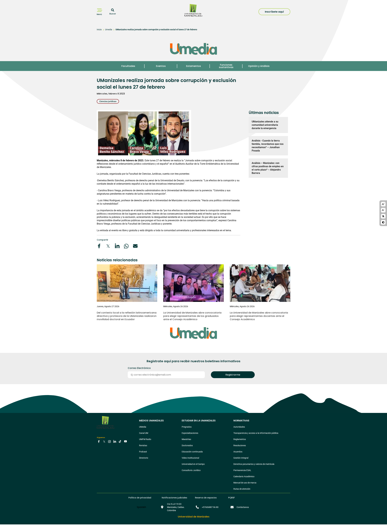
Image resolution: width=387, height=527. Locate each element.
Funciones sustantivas (226, 66)
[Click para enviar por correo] (135, 246)
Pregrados (187, 427)
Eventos (161, 66)
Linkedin (115, 441)
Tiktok (120, 441)
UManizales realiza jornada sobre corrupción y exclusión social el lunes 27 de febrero (156, 29)
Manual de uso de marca (244, 482)
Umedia (108, 29)
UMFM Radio (145, 439)
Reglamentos (239, 439)
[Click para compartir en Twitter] (108, 246)
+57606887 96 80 (210, 507)
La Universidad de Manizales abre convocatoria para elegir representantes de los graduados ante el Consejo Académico (192, 316)
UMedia (142, 427)
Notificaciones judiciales (174, 497)
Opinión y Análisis (259, 66)
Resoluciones (239, 445)
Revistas (143, 445)
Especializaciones (190, 433)
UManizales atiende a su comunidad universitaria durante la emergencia (265, 125)
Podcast (143, 451)
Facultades (128, 66)
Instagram (109, 441)
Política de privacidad (139, 497)
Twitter (104, 441)
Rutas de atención (241, 489)
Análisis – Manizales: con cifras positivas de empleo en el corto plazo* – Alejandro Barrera (268, 168)
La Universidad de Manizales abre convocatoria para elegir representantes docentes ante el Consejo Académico (259, 316)
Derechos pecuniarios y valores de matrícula (253, 464)
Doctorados (187, 445)
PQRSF (231, 497)
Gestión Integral (240, 458)
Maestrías (186, 439)
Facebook (99, 441)
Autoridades (239, 427)
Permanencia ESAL (242, 470)
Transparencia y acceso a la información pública (255, 433)
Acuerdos (237, 451)
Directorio (143, 458)
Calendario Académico (243, 476)
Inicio (99, 29)
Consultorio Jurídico (191, 470)
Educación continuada (192, 451)
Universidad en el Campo (193, 464)
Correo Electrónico (139, 368)
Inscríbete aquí (274, 11)
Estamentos (193, 66)
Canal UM (143, 433)
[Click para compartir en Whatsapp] (126, 246)
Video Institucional (190, 458)
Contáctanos (243, 507)
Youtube (125, 441)
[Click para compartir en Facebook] (99, 246)
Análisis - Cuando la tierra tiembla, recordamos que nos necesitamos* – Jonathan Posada (267, 145)
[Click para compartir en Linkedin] (117, 246)
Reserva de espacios (206, 497)
